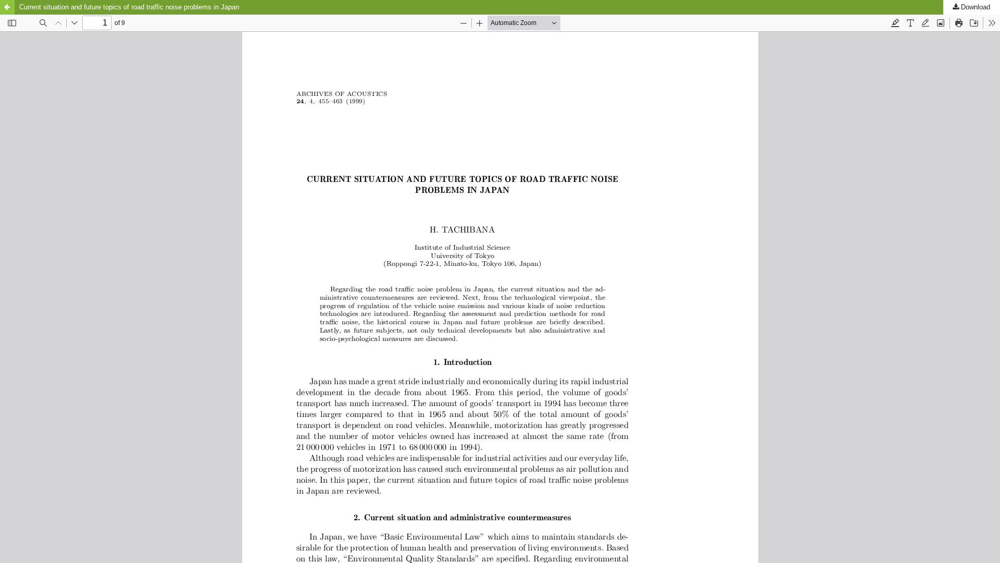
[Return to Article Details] (7, 7)
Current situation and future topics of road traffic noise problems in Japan (129, 7)
